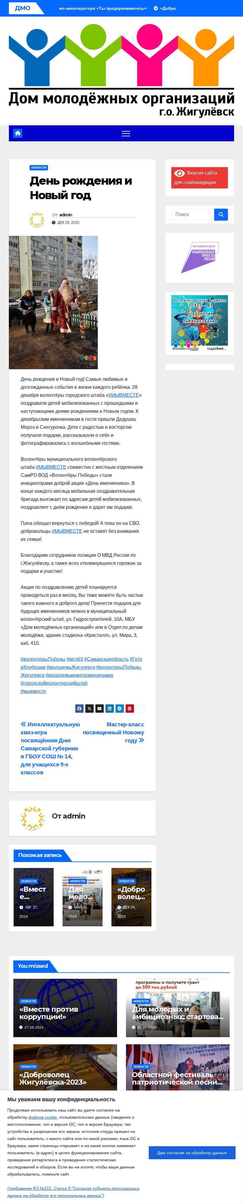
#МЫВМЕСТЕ (123, 395)
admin (65, 215)
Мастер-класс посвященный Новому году (113, 732)
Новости (38, 167)
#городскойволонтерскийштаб (54, 683)
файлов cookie (42, 1117)
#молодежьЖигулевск (71, 667)
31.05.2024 (146, 1027)
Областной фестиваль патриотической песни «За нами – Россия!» (174, 1082)
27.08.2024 (34, 1027)
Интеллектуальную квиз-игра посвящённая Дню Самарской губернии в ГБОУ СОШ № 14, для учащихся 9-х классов (50, 748)
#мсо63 (75, 659)
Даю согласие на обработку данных (192, 1152)
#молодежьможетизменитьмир (79, 675)
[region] (121, 1147)
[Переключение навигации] (126, 133)
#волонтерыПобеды (43, 659)
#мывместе (33, 691)
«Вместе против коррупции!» (48, 1013)
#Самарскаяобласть (106, 659)
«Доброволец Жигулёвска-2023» (53, 1078)
